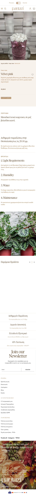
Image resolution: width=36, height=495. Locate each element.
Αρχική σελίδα (4, 63)
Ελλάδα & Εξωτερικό (18, 333)
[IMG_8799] (18, 35)
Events (25, 3)
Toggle (18, 3)
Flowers (11, 3)
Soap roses (11, 63)
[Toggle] (18, 3)
